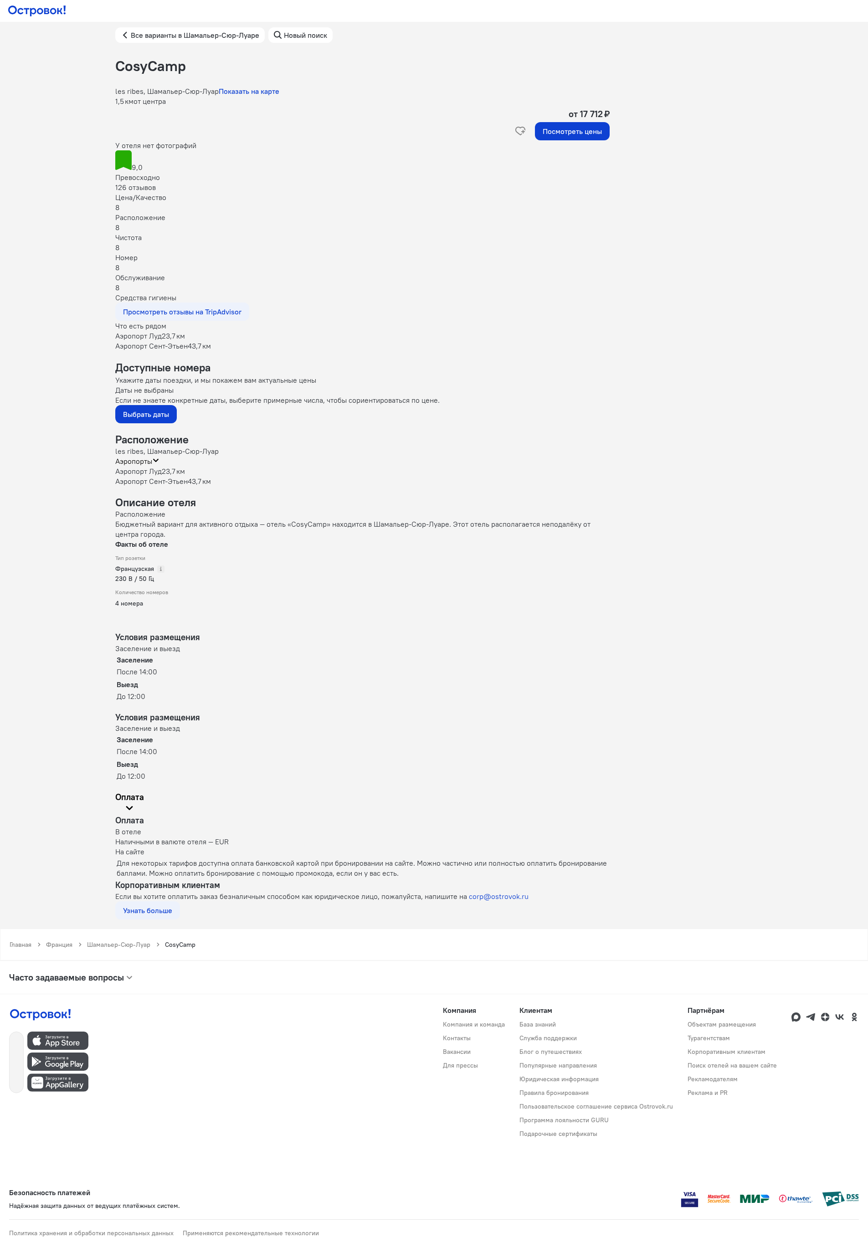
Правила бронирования (554, 1093)
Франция (59, 944)
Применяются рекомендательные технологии (251, 1233)
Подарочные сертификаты (558, 1134)
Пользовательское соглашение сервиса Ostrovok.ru (596, 1106)
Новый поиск (305, 35)
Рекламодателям (713, 1079)
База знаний (537, 1024)
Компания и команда (474, 1024)
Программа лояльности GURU (564, 1120)
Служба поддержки (548, 1038)
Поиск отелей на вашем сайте (732, 1065)
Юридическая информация (559, 1079)
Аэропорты (133, 461)
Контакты (457, 1038)
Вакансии (457, 1052)
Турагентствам (709, 1038)
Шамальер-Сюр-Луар (118, 944)
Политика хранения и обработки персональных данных (91, 1233)
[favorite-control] (520, 131)
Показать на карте (249, 91)
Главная (20, 944)
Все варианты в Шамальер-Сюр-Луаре (195, 35)
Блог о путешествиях (550, 1052)
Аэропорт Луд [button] (138, 471)
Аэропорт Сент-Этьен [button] (151, 481)
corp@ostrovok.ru (499, 896)
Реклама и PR (708, 1093)
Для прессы (460, 1065)
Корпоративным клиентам (726, 1052)
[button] (362, 161)
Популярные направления (558, 1065)
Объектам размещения (722, 1024)
